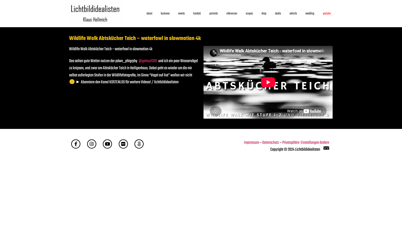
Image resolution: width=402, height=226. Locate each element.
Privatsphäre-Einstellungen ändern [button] (305, 142)
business (165, 13)
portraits (213, 13)
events (181, 13)
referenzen (231, 13)
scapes (249, 13)
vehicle (293, 13)
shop (264, 13)
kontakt (197, 13)
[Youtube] (107, 144)
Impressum (251, 142)
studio (278, 13)
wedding (309, 13)
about (149, 13)
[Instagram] (91, 144)
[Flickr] (123, 144)
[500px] (139, 144)
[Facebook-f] (75, 144)
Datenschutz (270, 142)
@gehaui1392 (148, 61)
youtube (327, 13)
